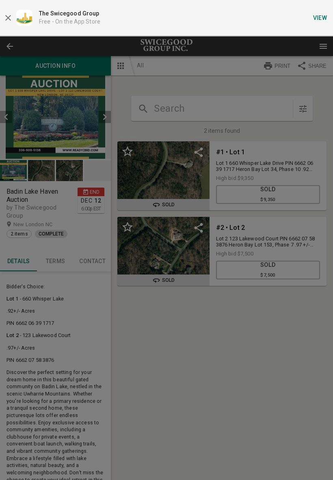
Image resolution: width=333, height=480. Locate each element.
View (320, 18)
